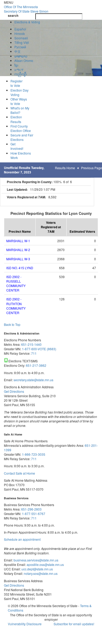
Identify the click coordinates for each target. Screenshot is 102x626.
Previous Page (91, 168)
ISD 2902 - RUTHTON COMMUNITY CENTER (16, 306)
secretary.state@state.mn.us (33, 380)
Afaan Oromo (23, 60)
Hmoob (19, 33)
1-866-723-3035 (33, 454)
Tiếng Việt (21, 42)
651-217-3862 (36, 365)
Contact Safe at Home (19, 473)
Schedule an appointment (22, 539)
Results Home (65, 168)
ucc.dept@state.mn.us (37, 569)
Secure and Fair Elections (21, 137)
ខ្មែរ (16, 65)
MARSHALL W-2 (18, 249)
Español (20, 29)
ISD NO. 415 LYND (19, 268)
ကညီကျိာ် (20, 74)
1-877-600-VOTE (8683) (39, 349)
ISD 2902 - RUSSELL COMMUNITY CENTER (16, 283)
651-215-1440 (31, 344)
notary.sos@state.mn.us (40, 573)
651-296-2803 (31, 509)
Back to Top (12, 324)
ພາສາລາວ (20, 56)
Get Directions (14, 391)
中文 (17, 51)
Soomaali (21, 38)
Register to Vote (16, 83)
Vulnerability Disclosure (25, 624)
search (13, 15)
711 (34, 353)
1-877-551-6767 (33, 513)
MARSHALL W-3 (18, 259)
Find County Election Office (20, 128)
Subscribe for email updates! (74, 624)
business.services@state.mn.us (35, 560)
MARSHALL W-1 (18, 240)
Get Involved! (16, 146)
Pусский (20, 47)
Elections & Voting (27, 22)
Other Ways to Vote (18, 101)
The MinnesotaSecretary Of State (26, 8)
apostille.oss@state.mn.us (45, 564)
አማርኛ (18, 69)
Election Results (16, 119)
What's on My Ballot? (19, 110)
